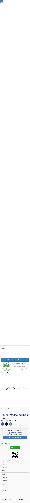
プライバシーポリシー (6, 408)
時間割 (3, 484)
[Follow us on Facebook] (2, 424)
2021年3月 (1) (5, 348)
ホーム (5, 464)
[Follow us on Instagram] (10, 424)
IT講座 (3, 471)
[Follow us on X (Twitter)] (6, 424)
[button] (6, 377)
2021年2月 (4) (5, 352)
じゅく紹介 (4, 467)
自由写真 (5, 480)
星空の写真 (5, 477)
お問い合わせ (5, 490)
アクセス (4, 487)
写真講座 (4, 474)
